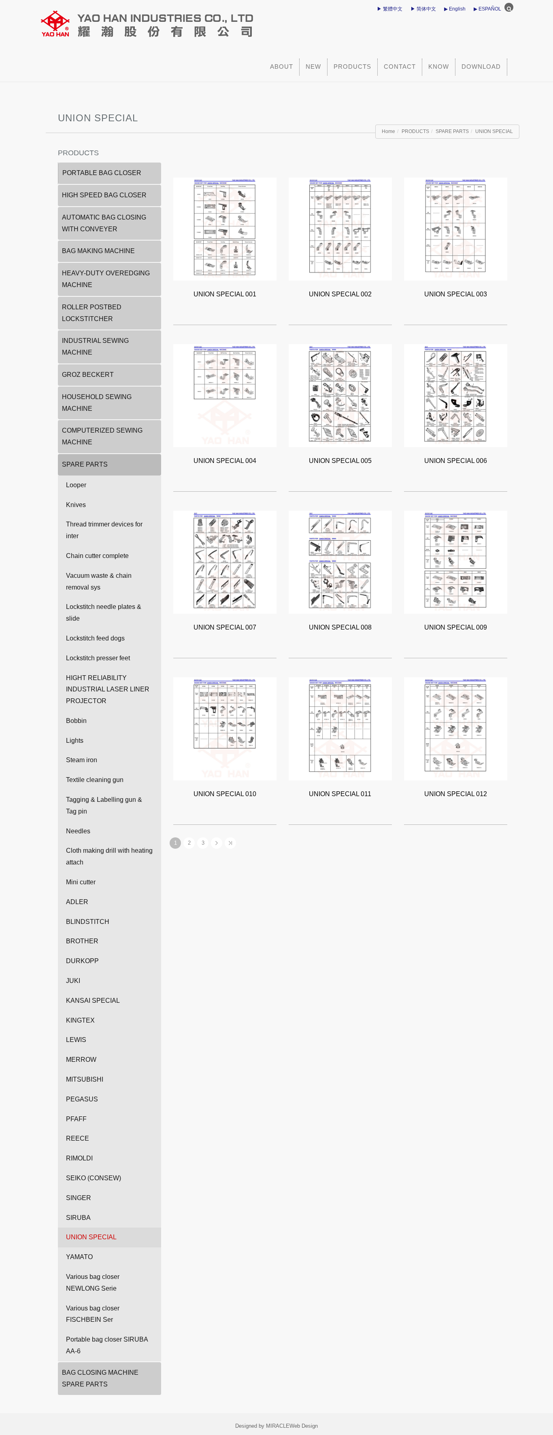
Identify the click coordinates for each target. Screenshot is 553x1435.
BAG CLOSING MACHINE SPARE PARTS (100, 1378)
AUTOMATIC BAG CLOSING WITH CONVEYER (104, 223)
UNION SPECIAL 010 (225, 793)
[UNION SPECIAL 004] (224, 395)
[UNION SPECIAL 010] (224, 728)
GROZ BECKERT (88, 374)
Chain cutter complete (97, 555)
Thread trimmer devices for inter (104, 530)
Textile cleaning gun (94, 779)
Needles (78, 831)
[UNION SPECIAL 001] (224, 228)
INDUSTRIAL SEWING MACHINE (95, 346)
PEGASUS (82, 1099)
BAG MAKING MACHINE (98, 250)
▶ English (455, 8)
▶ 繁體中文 (389, 8)
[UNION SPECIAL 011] (340, 728)
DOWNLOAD (481, 66)
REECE (77, 1138)
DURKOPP (82, 960)
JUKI (73, 980)
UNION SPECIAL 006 (455, 460)
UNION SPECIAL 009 (455, 627)
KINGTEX (80, 1020)
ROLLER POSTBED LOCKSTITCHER (91, 313)
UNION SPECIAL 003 (455, 294)
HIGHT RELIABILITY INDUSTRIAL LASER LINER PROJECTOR (107, 689)
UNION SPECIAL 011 (340, 793)
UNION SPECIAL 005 (340, 460)
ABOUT (281, 66)
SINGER (78, 1197)
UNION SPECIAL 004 (225, 460)
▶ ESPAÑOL (487, 8)
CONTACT (400, 66)
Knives (76, 504)
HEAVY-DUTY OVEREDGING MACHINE (106, 279)
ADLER (77, 901)
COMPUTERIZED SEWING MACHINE (102, 436)
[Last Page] (230, 843)
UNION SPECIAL (494, 131)
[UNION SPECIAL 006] (455, 395)
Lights (74, 740)
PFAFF (76, 1119)
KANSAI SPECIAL (93, 1000)
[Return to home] (202, 20)
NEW (313, 66)
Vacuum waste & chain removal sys (99, 581)
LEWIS (76, 1039)
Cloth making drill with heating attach (109, 856)
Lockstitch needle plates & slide (103, 612)
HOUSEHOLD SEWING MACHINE (97, 402)
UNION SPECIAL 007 (225, 627)
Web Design (303, 1426)
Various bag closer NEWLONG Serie (92, 1282)
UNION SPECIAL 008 (340, 627)
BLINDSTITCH (87, 921)
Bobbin (76, 720)
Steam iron (81, 760)
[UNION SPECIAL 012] (455, 728)
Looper (76, 485)
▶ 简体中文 (423, 8)
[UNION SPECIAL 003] (455, 228)
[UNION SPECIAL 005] (340, 395)
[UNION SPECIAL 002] (340, 228)
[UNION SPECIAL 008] (340, 561)
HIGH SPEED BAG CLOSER (104, 195)
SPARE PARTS (452, 131)
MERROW (81, 1059)
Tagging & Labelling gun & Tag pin (104, 805)
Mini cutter (81, 882)
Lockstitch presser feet (98, 658)
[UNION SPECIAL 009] (455, 561)
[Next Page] (216, 843)
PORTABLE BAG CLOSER (101, 172)
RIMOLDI (79, 1158)
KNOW (438, 66)
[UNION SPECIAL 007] (224, 561)
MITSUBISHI (84, 1079)
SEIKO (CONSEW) (93, 1178)
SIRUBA (78, 1217)
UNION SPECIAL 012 (455, 793)
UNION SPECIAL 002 (340, 294)
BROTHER (82, 941)
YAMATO (79, 1256)
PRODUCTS (352, 66)
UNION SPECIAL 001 (225, 294)
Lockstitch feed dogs (95, 638)
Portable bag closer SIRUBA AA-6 (107, 1345)
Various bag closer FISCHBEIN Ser (92, 1314)
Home (388, 131)
